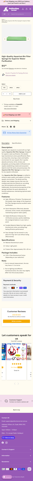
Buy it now (16, 99)
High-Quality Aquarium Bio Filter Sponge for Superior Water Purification (16, 21)
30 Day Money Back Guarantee (16, 133)
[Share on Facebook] (11, 126)
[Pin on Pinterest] (14, 126)
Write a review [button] (16, 321)
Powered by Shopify (19, 477)
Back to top (16, 410)
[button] (26, 9)
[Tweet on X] (7, 126)
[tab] (5, 143)
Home (3, 19)
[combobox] (16, 14)
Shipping (11, 68)
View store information (10, 108)
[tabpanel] (16, 210)
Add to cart (22, 94)
